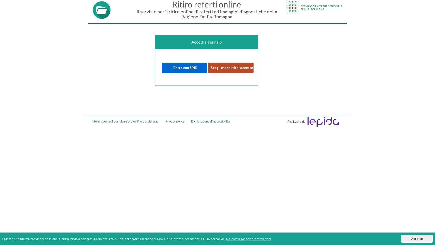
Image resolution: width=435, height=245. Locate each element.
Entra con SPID (184, 68)
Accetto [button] (417, 238)
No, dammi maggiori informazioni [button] (248, 239)
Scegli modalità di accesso (232, 68)
